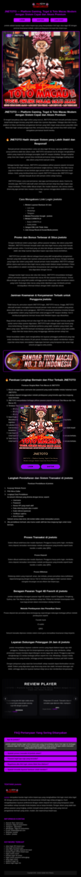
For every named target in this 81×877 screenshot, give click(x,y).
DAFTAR (50, 467)
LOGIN (30, 467)
